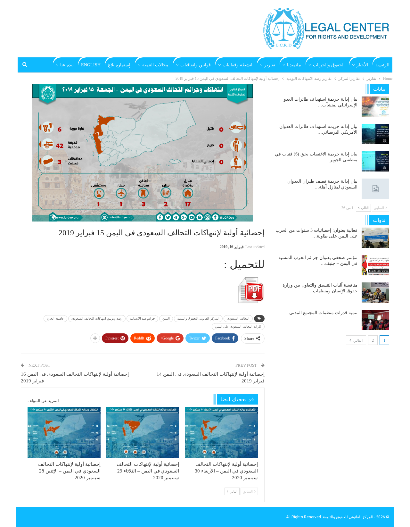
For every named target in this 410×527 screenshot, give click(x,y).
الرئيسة (382, 65)
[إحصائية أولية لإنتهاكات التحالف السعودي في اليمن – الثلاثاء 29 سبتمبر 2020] (142, 432)
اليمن (166, 318)
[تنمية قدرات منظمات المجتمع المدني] (375, 320)
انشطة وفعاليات (237, 65)
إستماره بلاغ (119, 65)
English (91, 65)
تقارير (269, 65)
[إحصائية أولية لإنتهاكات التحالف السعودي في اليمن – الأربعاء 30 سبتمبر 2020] (221, 432)
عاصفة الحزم (55, 318)
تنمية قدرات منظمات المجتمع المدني (323, 312)
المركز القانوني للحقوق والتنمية (198, 318)
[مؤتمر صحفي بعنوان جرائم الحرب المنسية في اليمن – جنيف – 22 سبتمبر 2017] (375, 265)
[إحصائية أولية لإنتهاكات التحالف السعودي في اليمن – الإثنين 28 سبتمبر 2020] (64, 432)
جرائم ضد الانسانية (142, 318)
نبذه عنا (67, 65)
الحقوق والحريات (329, 65)
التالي (357, 340)
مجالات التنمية (155, 65)
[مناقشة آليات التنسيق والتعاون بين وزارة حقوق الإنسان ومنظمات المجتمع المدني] (375, 292)
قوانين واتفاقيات (195, 65)
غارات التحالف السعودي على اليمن (238, 326)
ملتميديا (294, 65)
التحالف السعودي (238, 318)
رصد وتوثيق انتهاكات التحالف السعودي (96, 318)
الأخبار (362, 65)
